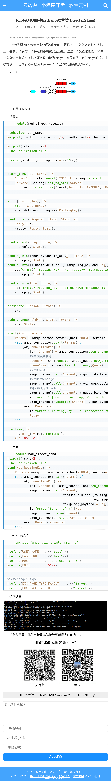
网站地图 (78, 776)
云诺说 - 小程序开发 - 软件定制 (55, 5)
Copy (103, 123)
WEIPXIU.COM (52, 777)
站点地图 (64, 776)
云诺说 (51, 772)
